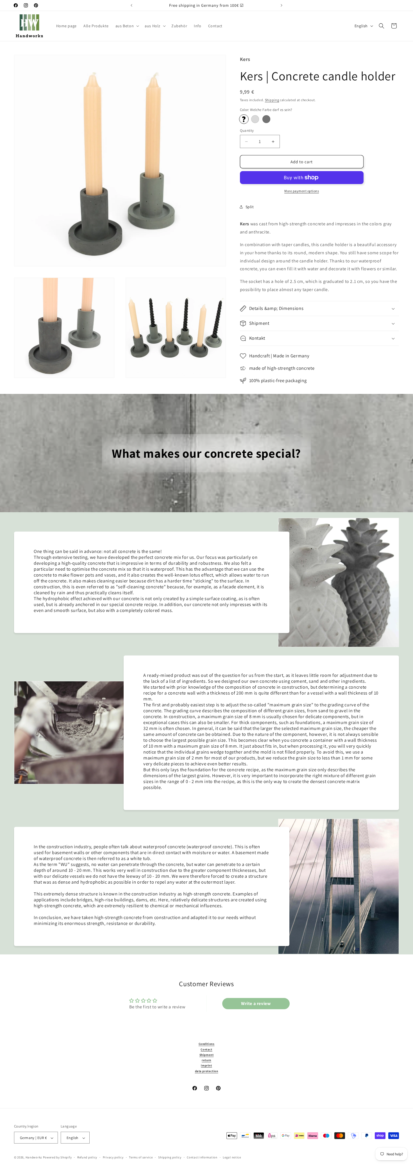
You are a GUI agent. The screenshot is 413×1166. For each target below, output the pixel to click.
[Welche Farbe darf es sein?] (244, 119)
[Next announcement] (281, 5)
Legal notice (232, 1157)
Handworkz (34, 1158)
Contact (206, 1049)
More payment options (301, 191)
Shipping (272, 100)
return (206, 1060)
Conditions (207, 1044)
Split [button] (250, 206)
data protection (206, 1071)
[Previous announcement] (131, 5)
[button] (126, 26)
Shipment (206, 1055)
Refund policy (87, 1157)
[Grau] (255, 119)
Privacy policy (113, 1157)
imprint (206, 1066)
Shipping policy (169, 1157)
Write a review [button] (256, 1003)
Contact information (202, 1157)
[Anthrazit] (266, 119)
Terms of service (141, 1157)
